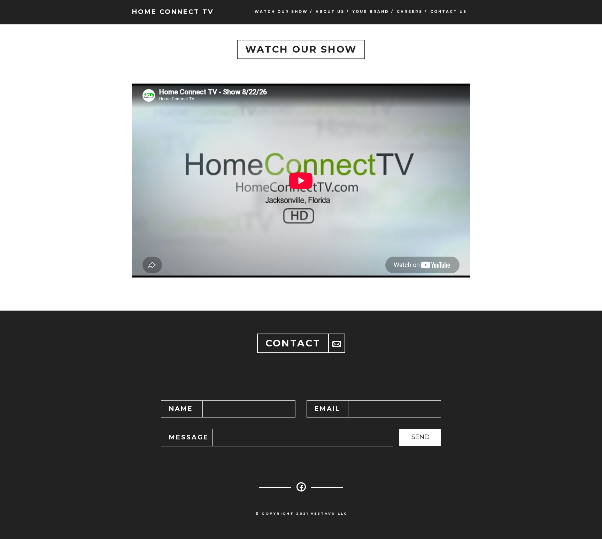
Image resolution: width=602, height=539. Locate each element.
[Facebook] (301, 489)
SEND (420, 437)
